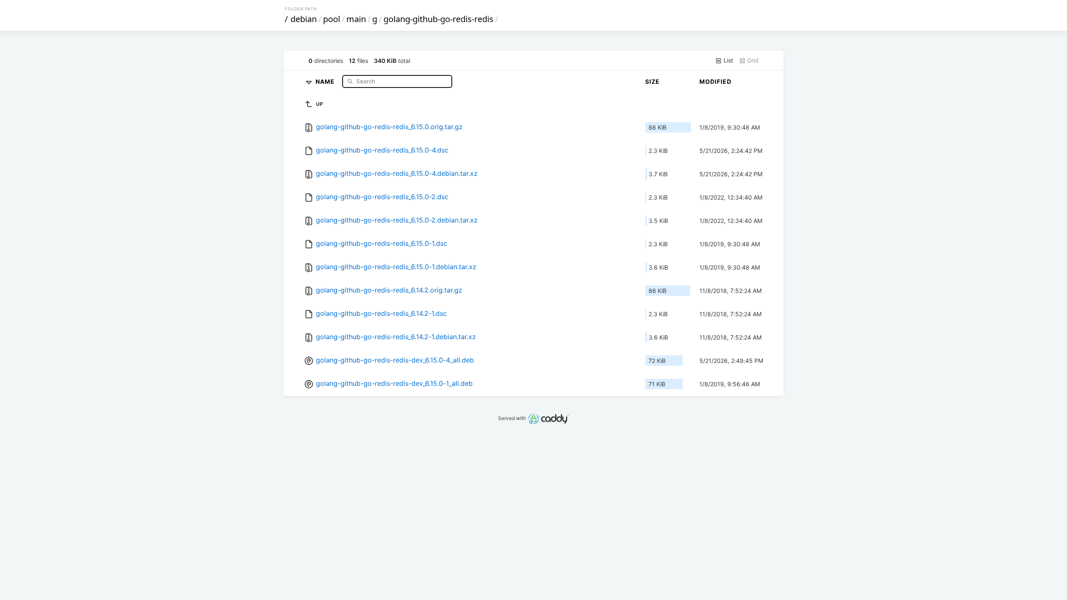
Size (652, 81)
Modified (715, 81)
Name (326, 81)
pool (331, 19)
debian (304, 19)
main (356, 19)
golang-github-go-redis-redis (438, 19)
